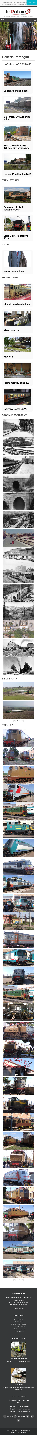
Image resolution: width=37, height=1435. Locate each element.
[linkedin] (32, 1416)
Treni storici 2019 (19, 1321)
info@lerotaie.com (24, 1409)
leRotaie (15, 1430)
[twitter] (27, 1416)
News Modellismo (20, 1326)
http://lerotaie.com (24, 1411)
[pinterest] (18, 1420)
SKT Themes (22, 1432)
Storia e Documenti (19, 1329)
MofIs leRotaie (20, 1331)
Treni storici (19, 1319)
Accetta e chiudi (31, 2)
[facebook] (4, 1416)
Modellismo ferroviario (19, 1324)
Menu (3, 20)
